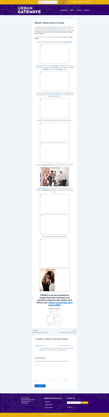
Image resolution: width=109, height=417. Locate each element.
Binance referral (39, 345)
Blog (80, 2)
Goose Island (59, 69)
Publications (48, 404)
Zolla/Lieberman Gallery (51, 28)
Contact (87, 2)
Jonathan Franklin (47, 164)
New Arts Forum (68, 42)
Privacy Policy (49, 407)
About (72, 10)
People (79, 10)
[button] (84, 402)
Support (87, 10)
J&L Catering (54, 65)
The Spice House (51, 94)
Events (74, 2)
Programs (63, 10)
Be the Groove (41, 188)
